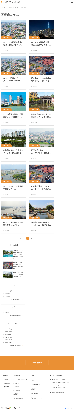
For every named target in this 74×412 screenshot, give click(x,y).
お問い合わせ (34, 393)
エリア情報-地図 (35, 384)
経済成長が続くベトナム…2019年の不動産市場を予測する (41, 151)
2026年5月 (7, 337)
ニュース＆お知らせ (11, 7)
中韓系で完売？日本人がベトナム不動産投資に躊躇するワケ (13, 151)
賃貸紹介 (5, 375)
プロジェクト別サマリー (21, 379)
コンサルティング (18, 398)
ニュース (33, 375)
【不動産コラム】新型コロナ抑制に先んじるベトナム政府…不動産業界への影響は (18, 254)
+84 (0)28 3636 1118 (57, 375)
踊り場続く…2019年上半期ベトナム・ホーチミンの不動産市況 (41, 79)
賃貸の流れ (7, 383)
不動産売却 (17, 390)
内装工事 (15, 394)
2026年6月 (7, 334)
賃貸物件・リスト (8, 379)
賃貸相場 (17, 383)
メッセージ (69, 408)
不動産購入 (17, 386)
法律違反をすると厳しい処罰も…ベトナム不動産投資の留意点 (41, 115)
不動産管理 (6, 387)
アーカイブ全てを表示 (15, 299)
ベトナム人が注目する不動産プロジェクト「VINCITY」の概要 (13, 223)
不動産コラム (6, 38)
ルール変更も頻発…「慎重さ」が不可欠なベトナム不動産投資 (13, 115)
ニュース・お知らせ (10, 291)
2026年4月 (7, 340)
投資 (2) (7, 312)
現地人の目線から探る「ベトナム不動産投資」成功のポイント (41, 223)
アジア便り (7, 296)
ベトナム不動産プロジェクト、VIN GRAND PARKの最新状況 (13, 79)
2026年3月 (7, 342)
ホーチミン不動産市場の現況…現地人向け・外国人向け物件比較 (13, 43)
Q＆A (32, 380)
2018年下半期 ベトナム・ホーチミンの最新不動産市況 (41, 187)
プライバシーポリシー (37, 398)
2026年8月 (7, 329)
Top (2, 7)
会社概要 (33, 389)
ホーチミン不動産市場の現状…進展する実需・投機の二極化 (41, 43)
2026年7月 (7, 331)
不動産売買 (16, 375)
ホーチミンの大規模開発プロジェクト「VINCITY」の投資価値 (13, 187)
